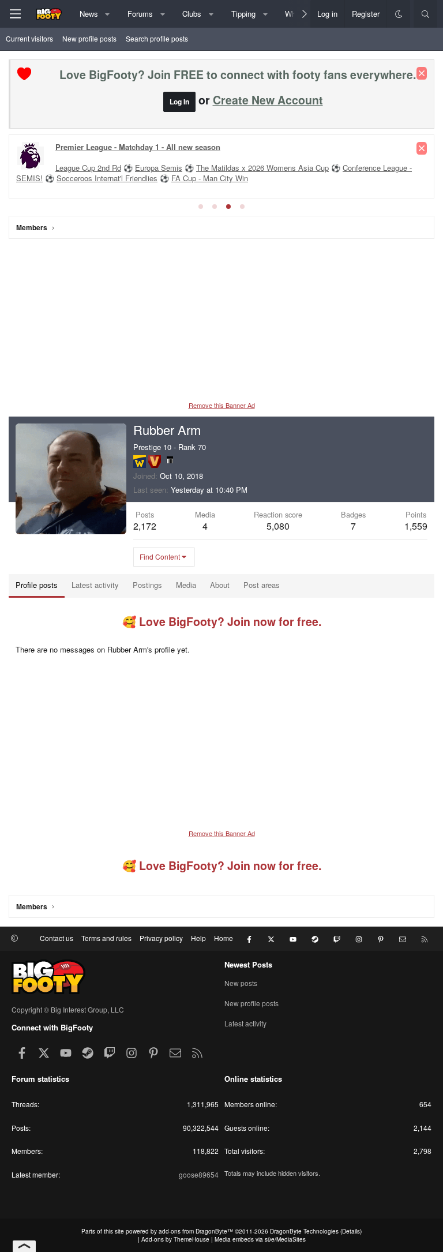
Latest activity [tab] (95, 584)
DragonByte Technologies (304, 1231)
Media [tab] (186, 584)
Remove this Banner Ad (222, 405)
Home (223, 938)
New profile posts (89, 38)
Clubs (191, 13)
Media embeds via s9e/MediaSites (260, 1239)
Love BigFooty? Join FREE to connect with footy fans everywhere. (237, 74)
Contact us (56, 938)
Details (351, 1231)
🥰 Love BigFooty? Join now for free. (221, 621)
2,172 (144, 526)
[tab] (201, 206)
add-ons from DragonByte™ (196, 1231)
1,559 (415, 526)
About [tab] (220, 584)
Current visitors (29, 38)
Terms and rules (106, 938)
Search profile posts (157, 38)
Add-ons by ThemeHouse (175, 1239)
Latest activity (245, 1023)
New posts (240, 983)
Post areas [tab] (261, 584)
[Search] (425, 14)
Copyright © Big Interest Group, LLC (68, 1009)
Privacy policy (161, 938)
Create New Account (268, 100)
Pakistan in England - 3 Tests (104, 168)
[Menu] (15, 14)
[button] (107, 14)
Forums (140, 13)
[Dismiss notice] (421, 73)
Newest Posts (248, 964)
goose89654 (199, 1174)
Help (198, 938)
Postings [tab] (147, 584)
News (89, 13)
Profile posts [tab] (37, 584)
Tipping (243, 13)
